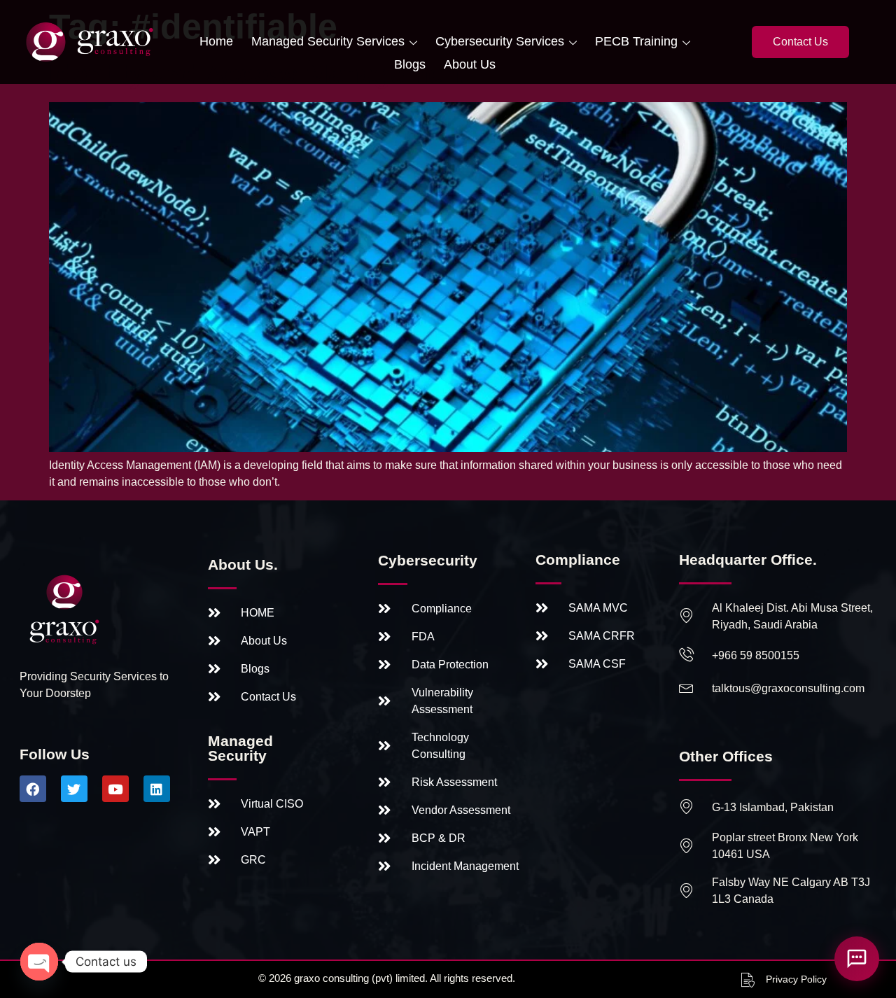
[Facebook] (33, 788)
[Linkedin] (157, 788)
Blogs (410, 64)
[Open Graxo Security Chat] (856, 958)
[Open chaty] (39, 962)
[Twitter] (74, 788)
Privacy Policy (796, 979)
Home (216, 41)
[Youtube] (115, 788)
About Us (470, 64)
